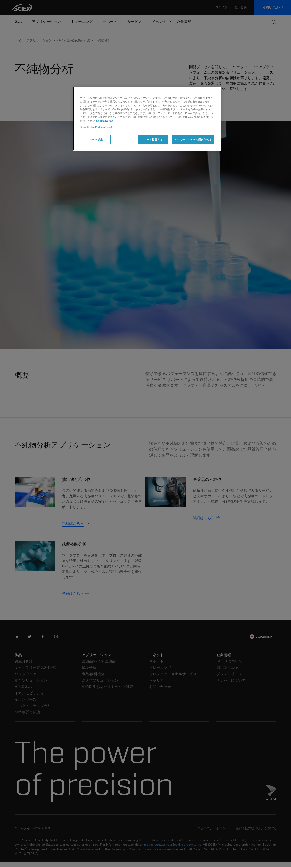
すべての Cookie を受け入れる (193, 139)
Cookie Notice (104, 121)
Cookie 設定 (95, 139)
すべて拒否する (153, 139)
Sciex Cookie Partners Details (96, 127)
